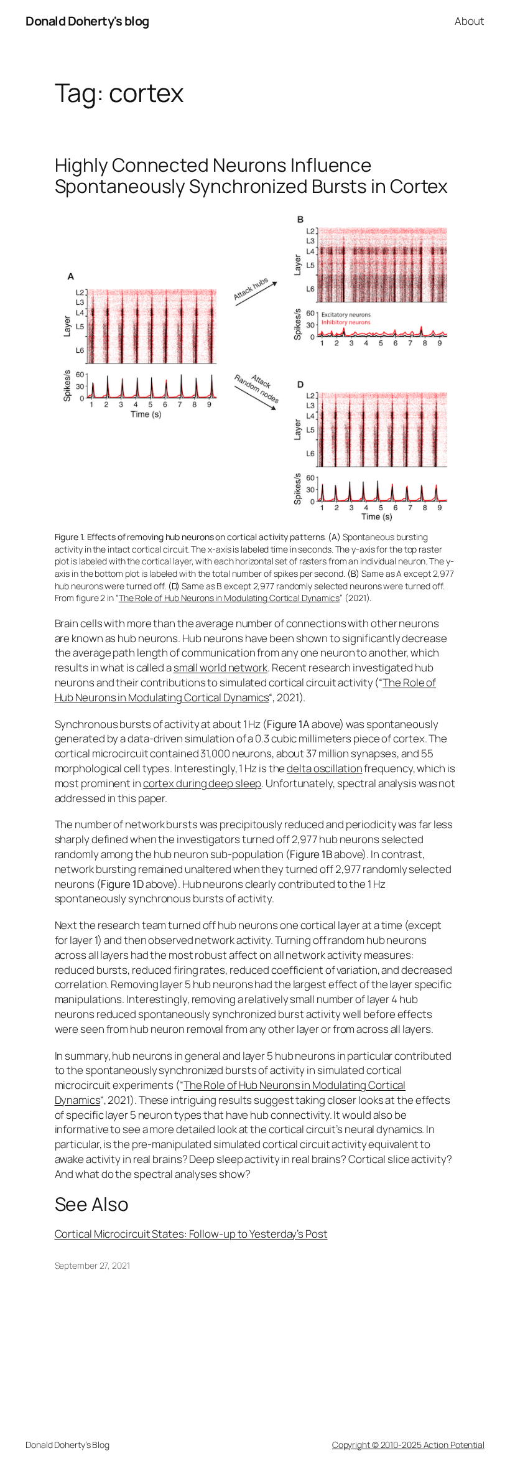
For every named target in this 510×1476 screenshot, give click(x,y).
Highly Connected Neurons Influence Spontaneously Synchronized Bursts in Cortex (251, 175)
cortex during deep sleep (202, 783)
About (469, 21)
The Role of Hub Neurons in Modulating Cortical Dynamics (229, 598)
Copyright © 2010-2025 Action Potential (408, 1444)
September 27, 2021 (92, 1265)
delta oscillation (324, 768)
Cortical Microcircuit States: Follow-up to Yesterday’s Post (191, 1233)
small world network (220, 667)
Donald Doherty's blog (87, 20)
